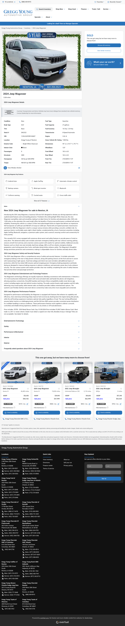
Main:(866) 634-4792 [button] (32, 530)
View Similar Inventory (104, 50)
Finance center (48, 465)
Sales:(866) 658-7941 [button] (32, 574)
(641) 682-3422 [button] (9, 609)
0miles (119, 391)
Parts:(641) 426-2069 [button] (11, 578)
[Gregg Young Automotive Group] (18, 12)
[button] (10, 2)
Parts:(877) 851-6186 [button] (32, 536)
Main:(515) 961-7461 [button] (32, 571)
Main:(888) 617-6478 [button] (11, 511)
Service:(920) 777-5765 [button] (11, 595)
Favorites (100, 2)
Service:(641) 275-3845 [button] (11, 495)
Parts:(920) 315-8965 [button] (32, 474)
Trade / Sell (96, 9)
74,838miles (56, 391)
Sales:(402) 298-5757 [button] (11, 533)
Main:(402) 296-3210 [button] (11, 530)
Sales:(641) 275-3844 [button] (11, 492)
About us (67, 459)
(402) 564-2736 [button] (9, 549)
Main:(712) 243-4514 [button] (32, 549)
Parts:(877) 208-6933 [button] (32, 557)
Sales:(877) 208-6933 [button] (32, 552)
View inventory (48, 459)
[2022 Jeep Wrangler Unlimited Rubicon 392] (78, 373)
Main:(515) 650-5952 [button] (32, 511)
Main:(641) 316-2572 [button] (11, 573)
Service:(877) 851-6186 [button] (32, 533)
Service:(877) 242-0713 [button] (32, 576)
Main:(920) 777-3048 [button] (11, 592)
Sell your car (68, 462)
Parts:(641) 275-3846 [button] (11, 497)
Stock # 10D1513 (101, 386)
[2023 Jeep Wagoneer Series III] (16, 373)
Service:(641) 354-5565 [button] (11, 471)
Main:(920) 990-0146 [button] (32, 468)
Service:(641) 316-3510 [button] (11, 576)
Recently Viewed (115, 2)
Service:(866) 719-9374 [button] (11, 514)
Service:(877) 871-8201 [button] (32, 554)
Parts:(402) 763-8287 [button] (11, 516)
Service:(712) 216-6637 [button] (32, 490)
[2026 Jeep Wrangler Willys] (109, 373)
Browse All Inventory (104, 45)
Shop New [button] (59, 9)
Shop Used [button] (72, 9)
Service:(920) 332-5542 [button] (32, 471)
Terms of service (48, 468)
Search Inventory (45, 9)
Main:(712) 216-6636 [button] (32, 487)
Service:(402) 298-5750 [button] (11, 536)
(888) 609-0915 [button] (26, 2)
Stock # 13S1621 (69, 386)
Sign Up (104, 478)
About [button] (48, 17)
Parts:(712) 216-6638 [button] (32, 493)
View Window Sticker (14, 168)
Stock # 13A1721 (38, 386)
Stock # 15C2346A (8, 386)
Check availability (12, 412)
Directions (46, 462)
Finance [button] (84, 9)
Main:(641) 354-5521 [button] (11, 468)
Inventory (27, 28)
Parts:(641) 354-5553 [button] (11, 474)
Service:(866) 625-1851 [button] (32, 516)
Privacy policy (68, 465)
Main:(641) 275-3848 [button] (11, 490)
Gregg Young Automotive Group (12, 28)
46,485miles (25, 391)
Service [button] (105, 9)
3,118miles (87, 391)
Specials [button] (38, 17)
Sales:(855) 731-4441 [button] (32, 514)
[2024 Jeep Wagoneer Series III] (47, 373)
